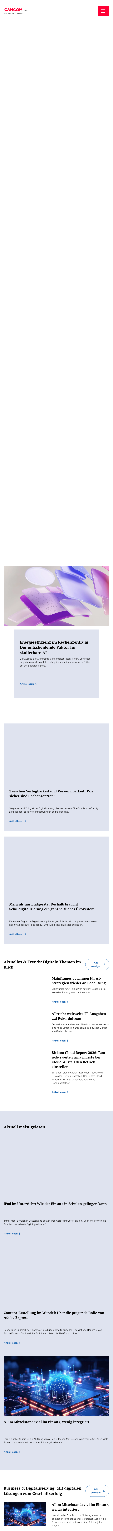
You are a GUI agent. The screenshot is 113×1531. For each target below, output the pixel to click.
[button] (103, 11)
